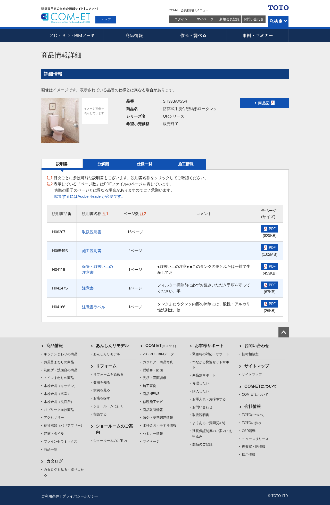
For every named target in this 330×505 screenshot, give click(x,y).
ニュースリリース (255, 439)
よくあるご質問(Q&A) (208, 423)
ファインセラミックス (60, 441)
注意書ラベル (93, 307)
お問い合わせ (254, 19)
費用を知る (101, 382)
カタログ (54, 461)
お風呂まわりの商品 (59, 362)
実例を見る (101, 390)
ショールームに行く (108, 406)
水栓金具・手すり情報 (159, 425)
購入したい (200, 391)
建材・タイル (54, 433)
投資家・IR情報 (253, 447)
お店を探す (101, 398)
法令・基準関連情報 (158, 417)
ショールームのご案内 (110, 441)
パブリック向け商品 (59, 410)
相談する (100, 414)
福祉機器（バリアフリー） (64, 425)
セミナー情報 (153, 433)
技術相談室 (250, 354)
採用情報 (248, 455)
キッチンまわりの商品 (60, 354)
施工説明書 (91, 251)
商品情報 (134, 35)
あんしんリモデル (112, 345)
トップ (106, 19)
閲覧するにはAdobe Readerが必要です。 (89, 196)
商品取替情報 (153, 410)
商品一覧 (50, 449)
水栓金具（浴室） (57, 394)
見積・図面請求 (154, 378)
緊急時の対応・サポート (210, 354)
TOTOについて (253, 415)
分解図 (103, 164)
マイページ (205, 19)
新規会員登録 (229, 19)
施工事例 (149, 386)
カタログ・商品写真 (158, 362)
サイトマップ (256, 366)
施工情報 (186, 164)
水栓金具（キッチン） (60, 386)
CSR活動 (248, 431)
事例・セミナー (258, 35)
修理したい (200, 383)
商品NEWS (151, 394)
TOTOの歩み (251, 423)
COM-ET (160, 345)
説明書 (62, 164)
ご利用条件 (50, 496)
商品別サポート (204, 375)
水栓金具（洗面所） (59, 402)
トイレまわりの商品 (59, 378)
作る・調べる (196, 35)
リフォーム (106, 366)
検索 (278, 21)
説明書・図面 (153, 370)
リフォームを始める (108, 374)
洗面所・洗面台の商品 (60, 370)
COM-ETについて (260, 386)
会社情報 (252, 406)
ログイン (181, 19)
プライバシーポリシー (80, 496)
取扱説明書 (91, 232)
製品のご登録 (202, 444)
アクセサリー (54, 417)
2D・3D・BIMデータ (72, 35)
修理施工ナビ (153, 402)
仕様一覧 (144, 164)
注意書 (88, 288)
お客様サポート (209, 345)
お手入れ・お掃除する (209, 399)
